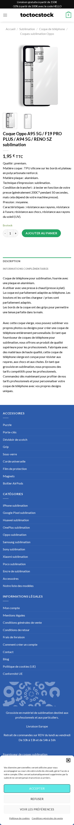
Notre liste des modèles (18, 586)
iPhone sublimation (15, 505)
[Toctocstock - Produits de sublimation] (37, 15)
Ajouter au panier (41, 233)
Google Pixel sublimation (19, 512)
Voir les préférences (37, 809)
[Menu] (5, 15)
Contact (8, 652)
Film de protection (15, 468)
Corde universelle (14, 461)
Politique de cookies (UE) (19, 666)
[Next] (65, 76)
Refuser (37, 799)
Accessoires (11, 578)
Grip (6, 446)
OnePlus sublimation (16, 527)
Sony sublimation (14, 549)
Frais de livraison (14, 637)
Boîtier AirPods (13, 483)
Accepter (37, 788)
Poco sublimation (14, 564)
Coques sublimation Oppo (37, 33)
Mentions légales (14, 615)
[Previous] (9, 76)
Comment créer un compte (20, 644)
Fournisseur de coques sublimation (25, 754)
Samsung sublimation (16, 542)
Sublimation (27, 29)
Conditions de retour (16, 630)
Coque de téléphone (52, 29)
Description (11, 261)
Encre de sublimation (16, 571)
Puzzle (7, 425)
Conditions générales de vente (47, 818)
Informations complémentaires (25, 268)
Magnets (9, 476)
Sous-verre (10, 454)
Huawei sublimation (16, 520)
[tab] (37, 261)
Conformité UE (13, 673)
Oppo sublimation (14, 534)
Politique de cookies (19, 818)
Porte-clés (10, 432)
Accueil (10, 29)
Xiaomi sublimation (15, 556)
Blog (6, 659)
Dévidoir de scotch (15, 439)
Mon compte (11, 608)
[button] (68, 760)
